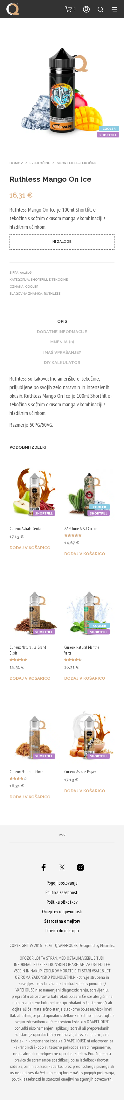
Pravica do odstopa (62, 931)
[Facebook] (43, 867)
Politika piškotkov (62, 902)
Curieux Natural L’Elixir (26, 771)
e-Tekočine (40, 163)
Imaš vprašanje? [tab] (62, 352)
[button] (70, 9)
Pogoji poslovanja (62, 883)
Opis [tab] (62, 321)
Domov (16, 163)
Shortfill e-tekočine (77, 163)
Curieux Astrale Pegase (80, 771)
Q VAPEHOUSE (66, 945)
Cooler (31, 286)
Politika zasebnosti (62, 892)
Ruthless (52, 293)
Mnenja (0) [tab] (62, 342)
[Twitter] (62, 867)
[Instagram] (80, 867)
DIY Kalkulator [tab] (62, 362)
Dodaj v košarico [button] (30, 547)
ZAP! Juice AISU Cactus (80, 528)
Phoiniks (107, 945)
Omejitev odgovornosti (62, 911)
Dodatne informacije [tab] (62, 331)
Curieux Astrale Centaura (27, 528)
